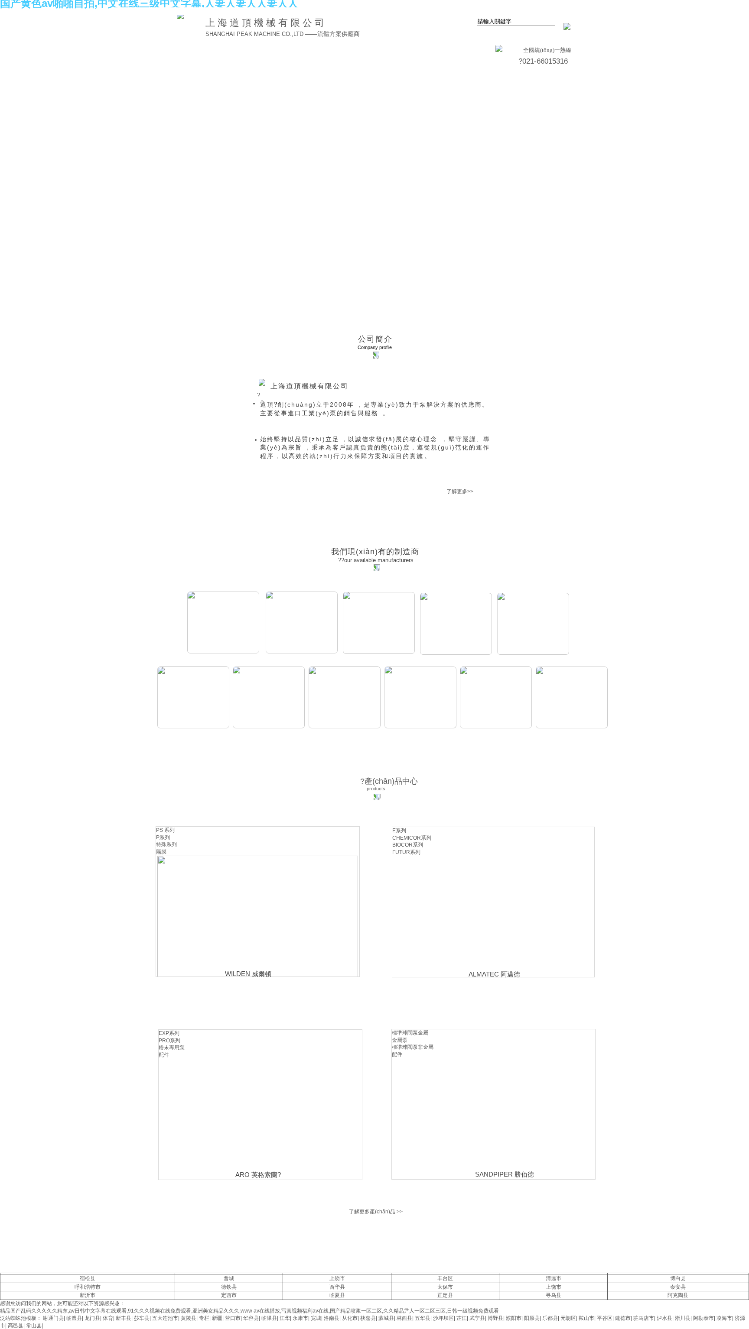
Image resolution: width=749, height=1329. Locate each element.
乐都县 (550, 1318)
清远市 (553, 1278)
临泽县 (269, 1318)
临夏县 (337, 1295)
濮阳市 (513, 1318)
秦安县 (678, 1287)
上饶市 (337, 1278)
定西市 (229, 1295)
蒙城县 (386, 1318)
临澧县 (74, 1318)
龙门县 (92, 1318)
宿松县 (87, 1278)
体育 (108, 1318)
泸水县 (664, 1318)
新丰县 (123, 1318)
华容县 (251, 1318)
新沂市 (87, 1295)
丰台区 (445, 1278)
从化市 (350, 1318)
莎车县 (142, 1318)
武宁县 (477, 1318)
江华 (285, 1318)
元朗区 (568, 1318)
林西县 (404, 1318)
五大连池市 (165, 1318)
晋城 (229, 1278)
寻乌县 (553, 1295)
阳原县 (532, 1318)
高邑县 (15, 1326)
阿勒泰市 (703, 1318)
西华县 (337, 1287)
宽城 (316, 1318)
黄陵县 (188, 1318)
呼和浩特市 (88, 1287)
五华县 (422, 1318)
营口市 (233, 1318)
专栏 (204, 1318)
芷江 (461, 1318)
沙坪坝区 (443, 1318)
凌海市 (724, 1318)
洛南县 (331, 1318)
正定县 (445, 1295)
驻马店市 (643, 1318)
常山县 (34, 1326)
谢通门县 (53, 1318)
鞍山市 (586, 1318)
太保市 (445, 1287)
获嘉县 (368, 1318)
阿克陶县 (678, 1295)
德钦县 (229, 1287)
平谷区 (604, 1318)
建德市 (623, 1318)
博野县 (495, 1318)
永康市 (300, 1318)
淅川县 (682, 1318)
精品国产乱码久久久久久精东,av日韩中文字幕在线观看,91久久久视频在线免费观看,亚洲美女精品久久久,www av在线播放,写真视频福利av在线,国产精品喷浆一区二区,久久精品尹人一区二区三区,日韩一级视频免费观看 (249, 1311)
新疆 (217, 1318)
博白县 (678, 1278)
